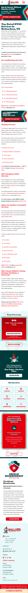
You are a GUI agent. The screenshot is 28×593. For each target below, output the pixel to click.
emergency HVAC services (12, 185)
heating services (7, 147)
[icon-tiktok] (7, 558)
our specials (15, 296)
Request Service (14, 334)
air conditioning (8, 193)
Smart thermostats (8, 250)
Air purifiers (6, 239)
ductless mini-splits (15, 77)
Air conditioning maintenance (11, 98)
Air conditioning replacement (11, 94)
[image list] (13, 2)
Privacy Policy (11, 588)
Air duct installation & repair (10, 254)
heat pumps (23, 77)
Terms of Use (19, 588)
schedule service (14, 591)
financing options (13, 298)
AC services (6, 87)
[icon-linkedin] (10, 558)
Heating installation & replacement (12, 151)
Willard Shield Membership (8, 294)
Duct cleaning (7, 261)
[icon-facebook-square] (3, 558)
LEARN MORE (14, 375)
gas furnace (9, 132)
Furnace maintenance (9, 158)
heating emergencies (20, 193)
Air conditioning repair (9, 101)
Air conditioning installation (10, 91)
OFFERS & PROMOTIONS (11, 17)
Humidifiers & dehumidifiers (10, 247)
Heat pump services (8, 162)
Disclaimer (4, 588)
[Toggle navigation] (2, 2)
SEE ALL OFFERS (14, 344)
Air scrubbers (7, 243)
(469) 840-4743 (9, 54)
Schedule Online (12, 119)
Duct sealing (7, 257)
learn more (14, 519)
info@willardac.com (8, 548)
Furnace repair (7, 155)
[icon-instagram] (5, 558)
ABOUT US (14, 454)
